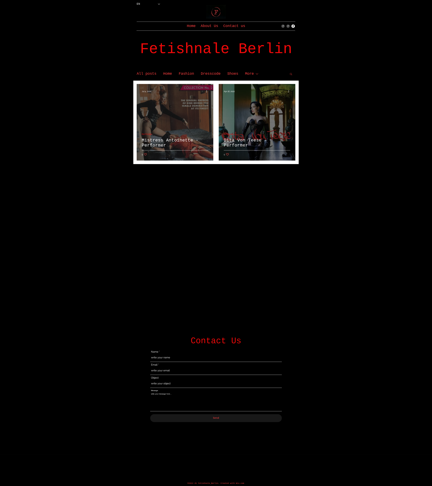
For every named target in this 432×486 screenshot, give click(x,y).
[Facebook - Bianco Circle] (293, 26)
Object (155, 378)
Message (154, 390)
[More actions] (208, 91)
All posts (146, 74)
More (249, 74)
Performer (147, 134)
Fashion (186, 74)
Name (154, 352)
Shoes (232, 74)
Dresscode (211, 74)
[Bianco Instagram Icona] (283, 26)
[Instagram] (288, 26)
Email (154, 365)
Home (167, 74)
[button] (291, 74)
